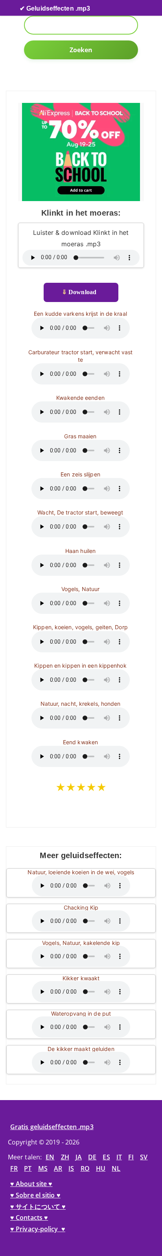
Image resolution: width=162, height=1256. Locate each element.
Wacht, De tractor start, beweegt (80, 512)
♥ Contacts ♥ (29, 1217)
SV (143, 1157)
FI (131, 1157)
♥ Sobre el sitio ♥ (35, 1195)
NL (116, 1168)
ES (106, 1157)
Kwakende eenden (80, 397)
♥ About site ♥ (31, 1183)
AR (58, 1168)
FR (14, 1168)
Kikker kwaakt (81, 978)
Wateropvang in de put (81, 1013)
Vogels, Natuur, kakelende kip (81, 942)
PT (27, 1168)
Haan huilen (80, 550)
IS (71, 1168)
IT (119, 1157)
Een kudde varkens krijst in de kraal (80, 313)
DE (92, 1157)
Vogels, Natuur (80, 589)
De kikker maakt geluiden (81, 1048)
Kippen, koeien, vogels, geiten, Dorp (80, 627)
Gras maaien (80, 436)
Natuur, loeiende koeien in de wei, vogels (81, 872)
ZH (65, 1157)
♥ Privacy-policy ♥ (37, 1229)
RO (85, 1168)
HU (100, 1168)
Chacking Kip (81, 907)
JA (78, 1157)
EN (50, 1157)
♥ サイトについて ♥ (38, 1206)
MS (43, 1168)
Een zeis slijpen (80, 474)
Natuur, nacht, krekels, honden (80, 703)
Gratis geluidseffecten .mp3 (52, 1126)
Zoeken (81, 50)
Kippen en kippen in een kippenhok (80, 665)
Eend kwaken (80, 742)
